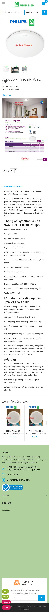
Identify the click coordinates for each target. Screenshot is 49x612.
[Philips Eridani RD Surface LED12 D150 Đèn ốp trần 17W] (36, 416)
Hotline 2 (6, 607)
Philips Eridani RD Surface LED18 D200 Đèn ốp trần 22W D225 (13, 433)
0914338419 (12, 475)
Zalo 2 (5, 597)
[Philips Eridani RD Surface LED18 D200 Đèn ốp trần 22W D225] (13, 416)
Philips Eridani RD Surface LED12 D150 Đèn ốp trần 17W (36, 433)
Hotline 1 (6, 602)
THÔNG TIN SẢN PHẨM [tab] (13, 187)
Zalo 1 (5, 591)
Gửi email (41, 598)
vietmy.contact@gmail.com (18, 480)
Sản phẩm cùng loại (15, 401)
